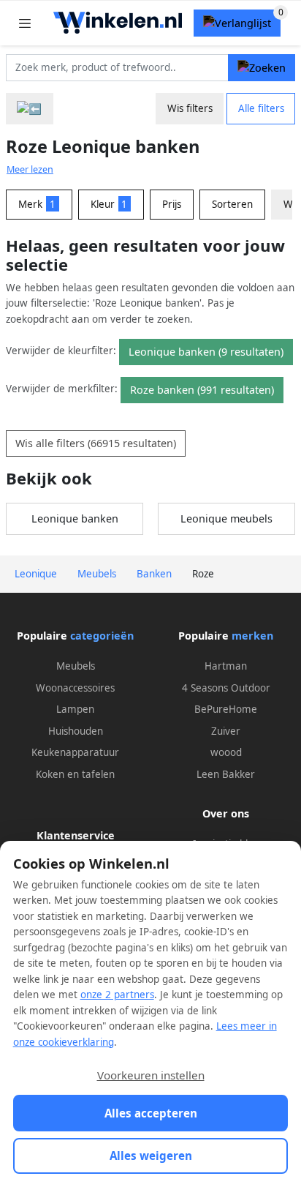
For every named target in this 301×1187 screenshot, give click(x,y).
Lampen (75, 709)
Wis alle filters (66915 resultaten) (95, 443)
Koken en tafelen (75, 774)
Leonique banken (74, 518)
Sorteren (232, 204)
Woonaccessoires (75, 687)
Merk (37, 204)
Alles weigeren (151, 1155)
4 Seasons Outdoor (226, 687)
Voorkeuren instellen (151, 1075)
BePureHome (225, 709)
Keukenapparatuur (75, 752)
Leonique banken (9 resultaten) (206, 352)
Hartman (226, 666)
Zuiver (225, 731)
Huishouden (75, 731)
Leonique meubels (226, 518)
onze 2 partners (117, 994)
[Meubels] (29, 108)
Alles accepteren (150, 1113)
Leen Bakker (226, 774)
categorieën (102, 636)
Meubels (75, 666)
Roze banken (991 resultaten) (202, 390)
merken (252, 636)
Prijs (171, 204)
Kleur (109, 204)
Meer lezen (30, 169)
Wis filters (190, 108)
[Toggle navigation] (25, 23)
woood (226, 752)
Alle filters (261, 108)
